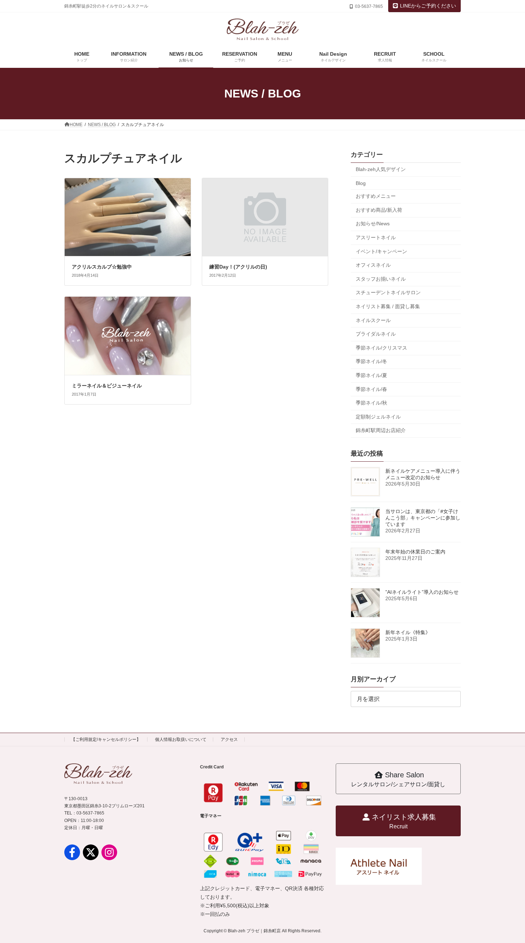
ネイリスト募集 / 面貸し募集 (388, 306)
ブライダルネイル (376, 334)
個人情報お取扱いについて (180, 739)
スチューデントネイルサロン (388, 292)
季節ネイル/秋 (371, 403)
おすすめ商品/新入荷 (379, 210)
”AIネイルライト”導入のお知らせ (422, 592)
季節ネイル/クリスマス (381, 348)
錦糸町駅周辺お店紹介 (381, 430)
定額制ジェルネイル (378, 417)
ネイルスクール (373, 320)
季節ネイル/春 (371, 389)
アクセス (229, 739)
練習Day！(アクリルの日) (238, 267)
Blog (361, 183)
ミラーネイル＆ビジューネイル (107, 385)
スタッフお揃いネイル (381, 279)
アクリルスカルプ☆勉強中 (102, 267)
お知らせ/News (373, 223)
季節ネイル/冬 (371, 361)
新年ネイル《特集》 (407, 632)
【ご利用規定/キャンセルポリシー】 (106, 739)
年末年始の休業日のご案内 (415, 552)
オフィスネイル (373, 265)
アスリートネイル (376, 237)
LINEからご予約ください (428, 6)
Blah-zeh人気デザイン (381, 169)
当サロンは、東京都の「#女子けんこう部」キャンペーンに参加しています (422, 517)
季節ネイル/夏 (371, 375)
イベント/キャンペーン (381, 251)
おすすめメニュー (376, 196)
